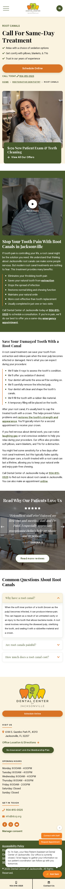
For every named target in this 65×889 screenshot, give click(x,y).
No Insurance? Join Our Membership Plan (27, 750)
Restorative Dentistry (26, 82)
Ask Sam (52, 874)
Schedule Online (32, 68)
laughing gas (10, 435)
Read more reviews (32, 558)
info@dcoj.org (13, 816)
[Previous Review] (2, 527)
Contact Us (48, 886)
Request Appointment (50, 842)
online (44, 481)
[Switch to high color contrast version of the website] (59, 8)
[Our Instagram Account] (10, 824)
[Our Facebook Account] (4, 824)
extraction (47, 280)
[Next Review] (62, 527)
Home (5, 82)
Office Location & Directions (19, 742)
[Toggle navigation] (6, 8)
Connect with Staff (52, 835)
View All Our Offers (22, 157)
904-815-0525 (16, 886)
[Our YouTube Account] (16, 824)
